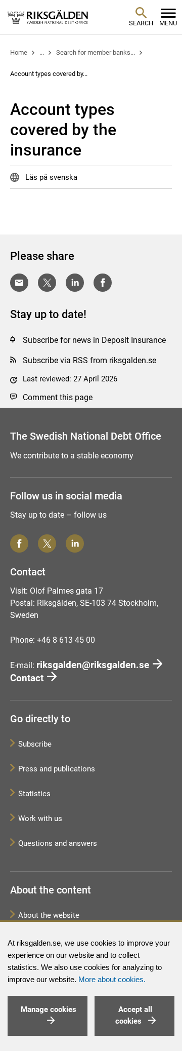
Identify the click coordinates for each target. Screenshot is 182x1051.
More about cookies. (112, 980)
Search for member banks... (95, 52)
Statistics (34, 793)
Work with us (40, 818)
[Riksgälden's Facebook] (19, 543)
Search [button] (141, 23)
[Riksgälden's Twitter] (47, 543)
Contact (26, 678)
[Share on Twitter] (47, 283)
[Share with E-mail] (19, 283)
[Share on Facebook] (103, 283)
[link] (48, 16)
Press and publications (56, 768)
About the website (48, 915)
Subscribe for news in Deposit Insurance (94, 340)
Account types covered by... (48, 73)
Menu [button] (168, 23)
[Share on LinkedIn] (75, 283)
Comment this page (58, 397)
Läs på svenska (50, 177)
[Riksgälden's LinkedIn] (75, 543)
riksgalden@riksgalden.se (92, 665)
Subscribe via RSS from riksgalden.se (89, 360)
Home (18, 52)
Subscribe (35, 744)
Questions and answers (57, 843)
